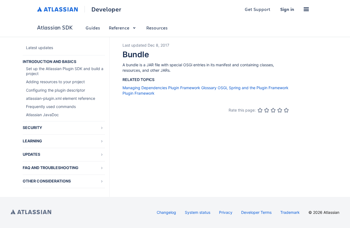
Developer (106, 9)
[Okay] (273, 110)
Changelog (166, 212)
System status (197, 212)
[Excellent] (286, 110)
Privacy (225, 212)
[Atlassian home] (57, 9)
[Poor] (266, 110)
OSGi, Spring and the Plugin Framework (253, 87)
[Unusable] (260, 110)
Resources (157, 28)
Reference (119, 28)
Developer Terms (256, 212)
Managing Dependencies (144, 87)
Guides (93, 28)
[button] (306, 9)
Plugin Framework (138, 93)
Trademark (290, 212)
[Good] (279, 110)
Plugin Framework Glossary (192, 87)
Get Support (257, 9)
